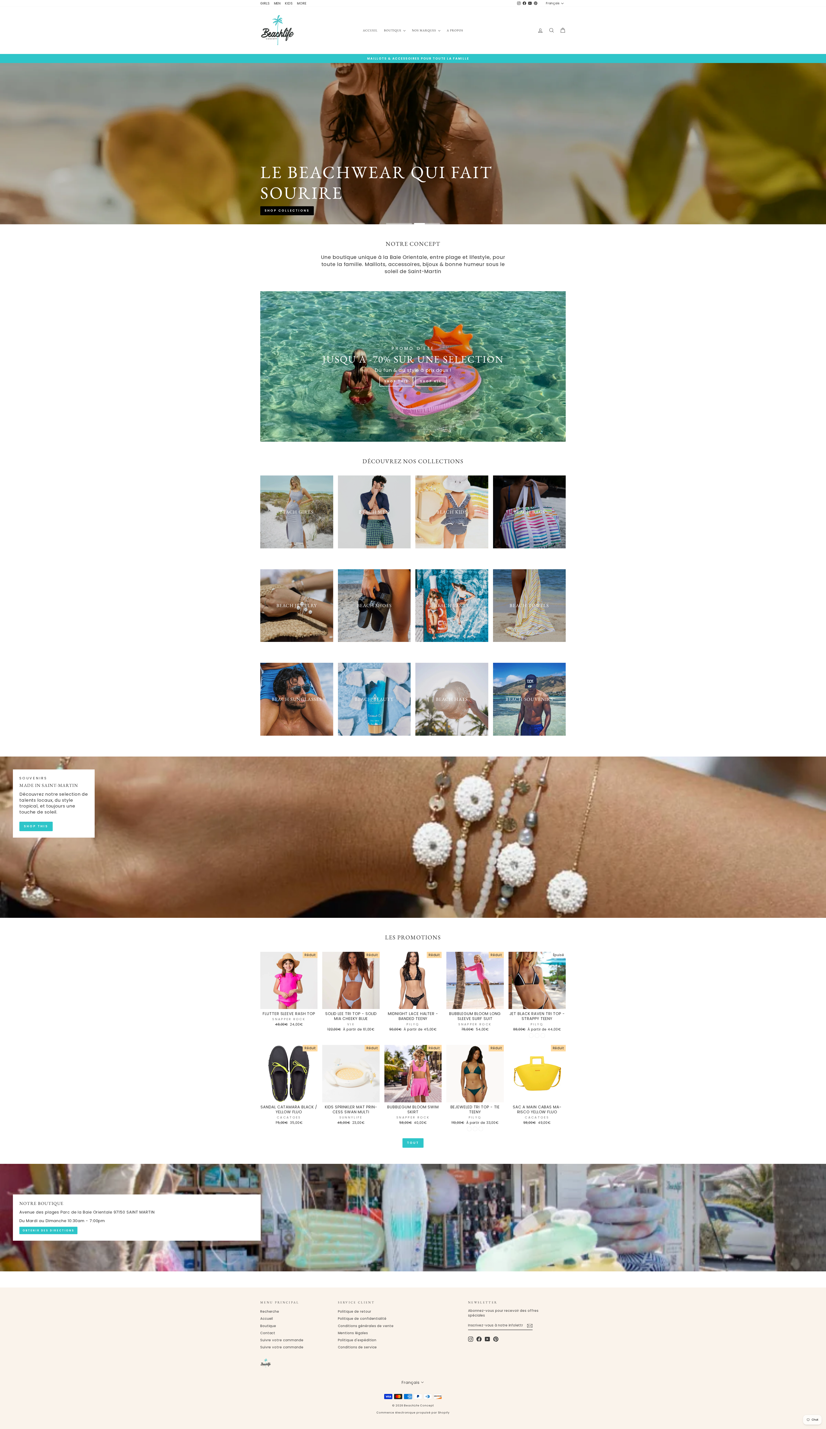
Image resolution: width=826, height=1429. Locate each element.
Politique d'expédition (357, 1340)
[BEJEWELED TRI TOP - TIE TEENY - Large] (481, 1129)
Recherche (269, 1311)
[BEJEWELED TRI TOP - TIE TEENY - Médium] (475, 1129)
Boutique (393, 30)
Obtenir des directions (48, 1230)
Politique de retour (354, 1311)
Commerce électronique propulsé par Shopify (413, 1412)
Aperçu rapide (289, 1004)
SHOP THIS (36, 826)
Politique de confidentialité (362, 1318)
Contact (267, 1333)
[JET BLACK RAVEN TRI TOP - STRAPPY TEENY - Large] (543, 1036)
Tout (413, 1143)
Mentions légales (353, 1333)
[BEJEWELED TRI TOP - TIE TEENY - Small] (469, 1129)
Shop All (431, 381)
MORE (302, 3)
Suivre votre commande (282, 1340)
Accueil (370, 30)
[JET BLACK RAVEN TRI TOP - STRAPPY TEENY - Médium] (537, 1036)
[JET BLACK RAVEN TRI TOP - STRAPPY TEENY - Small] (531, 1036)
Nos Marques (424, 30)
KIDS (289, 3)
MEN (277, 3)
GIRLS (265, 3)
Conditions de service (357, 1347)
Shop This (396, 381)
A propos (455, 30)
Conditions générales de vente (366, 1326)
